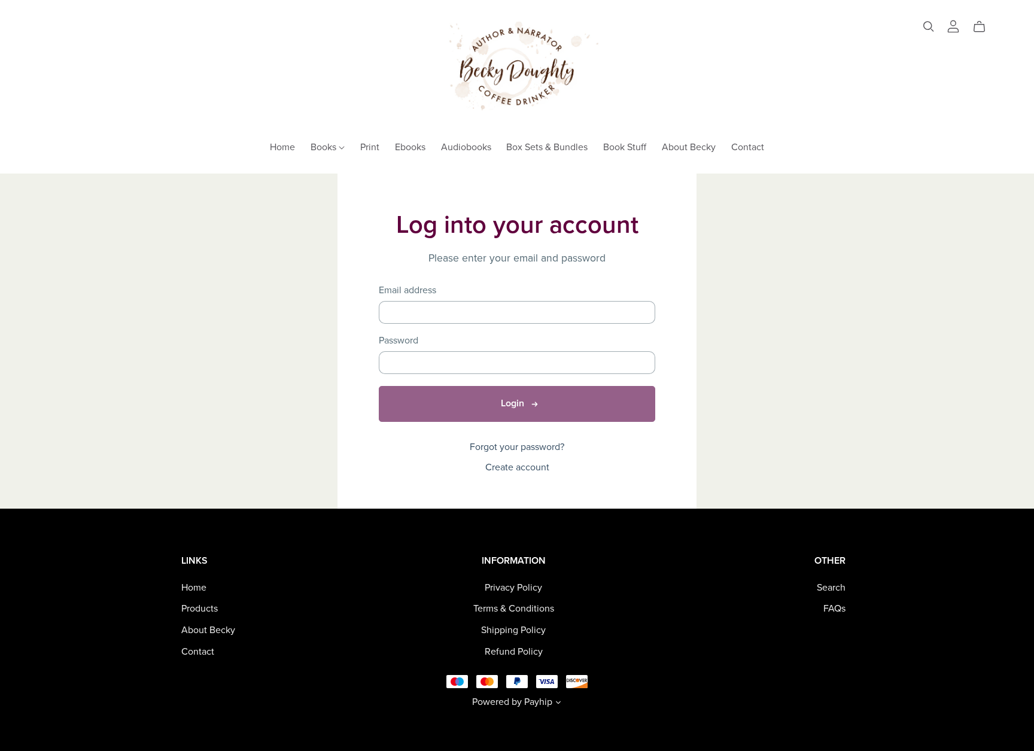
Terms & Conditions (513, 609)
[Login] (953, 25)
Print (369, 147)
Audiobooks (466, 147)
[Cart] (984, 27)
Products (199, 609)
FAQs (834, 609)
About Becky (689, 147)
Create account (517, 467)
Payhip (538, 702)
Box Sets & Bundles (547, 147)
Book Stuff (624, 147)
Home (282, 147)
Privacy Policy (513, 588)
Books (325, 147)
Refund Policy (514, 652)
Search (831, 588)
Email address (407, 290)
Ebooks (410, 147)
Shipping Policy (513, 630)
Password (398, 340)
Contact (747, 147)
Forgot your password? (517, 447)
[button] (558, 704)
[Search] (928, 26)
